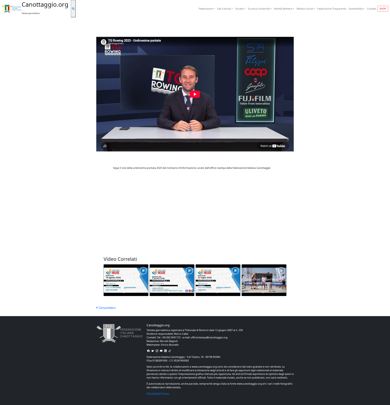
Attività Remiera (283, 8)
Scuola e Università (259, 8)
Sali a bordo (224, 8)
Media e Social (305, 8)
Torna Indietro (107, 307)
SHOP (382, 8)
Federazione (206, 8)
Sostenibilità (356, 8)
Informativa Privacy (158, 393)
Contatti (371, 8)
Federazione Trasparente (331, 8)
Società (239, 8)
